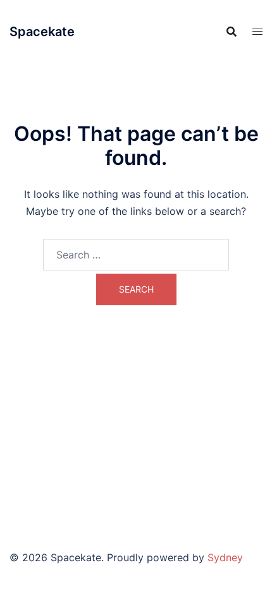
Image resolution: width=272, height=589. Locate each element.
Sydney (225, 557)
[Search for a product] (231, 32)
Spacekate (42, 31)
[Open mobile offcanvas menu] (257, 31)
